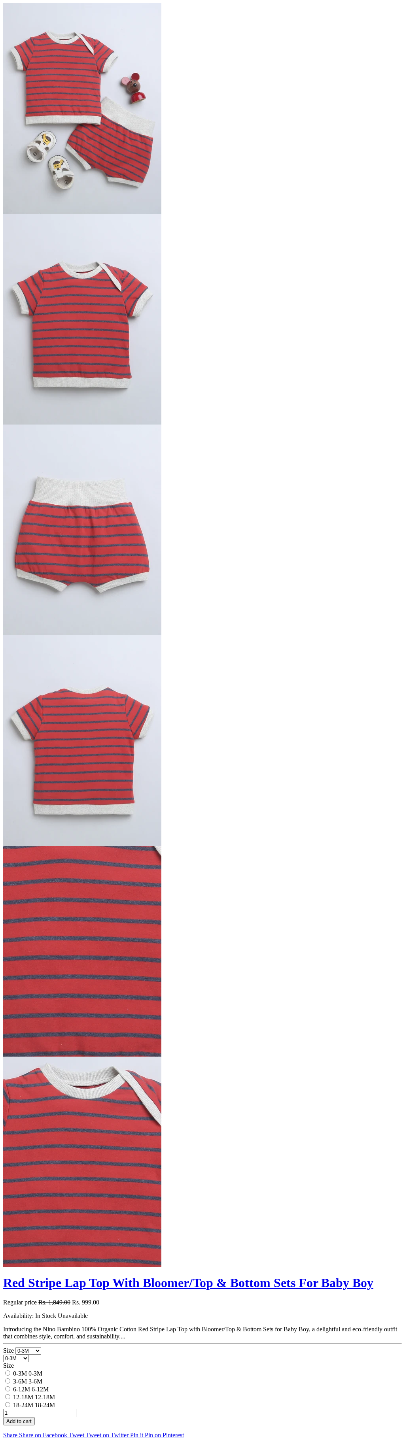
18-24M (23, 1405)
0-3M (20, 1373)
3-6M (20, 1381)
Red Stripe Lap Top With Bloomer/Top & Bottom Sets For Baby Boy (188, 1283)
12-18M (23, 1397)
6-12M (21, 1389)
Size (9, 1350)
